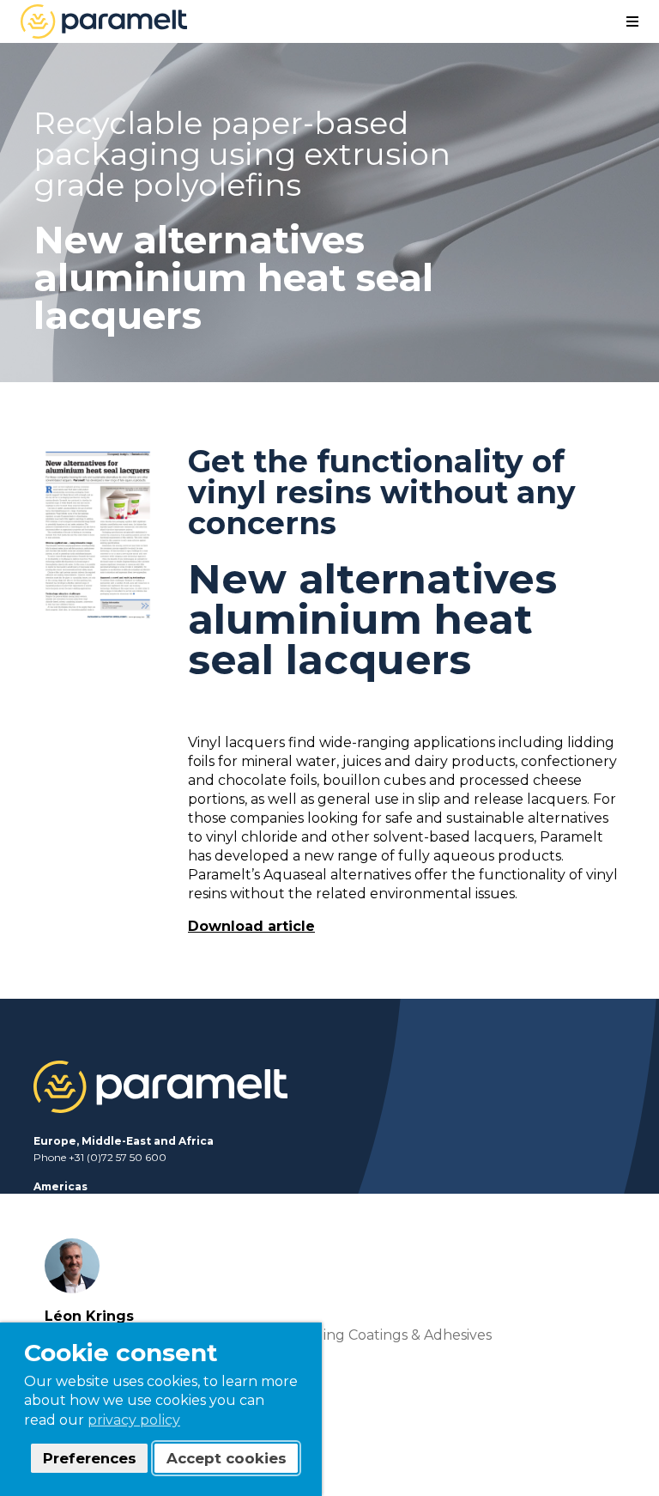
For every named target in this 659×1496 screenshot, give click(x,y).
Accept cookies (226, 1458)
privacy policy (134, 1420)
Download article (251, 926)
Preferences (89, 1458)
